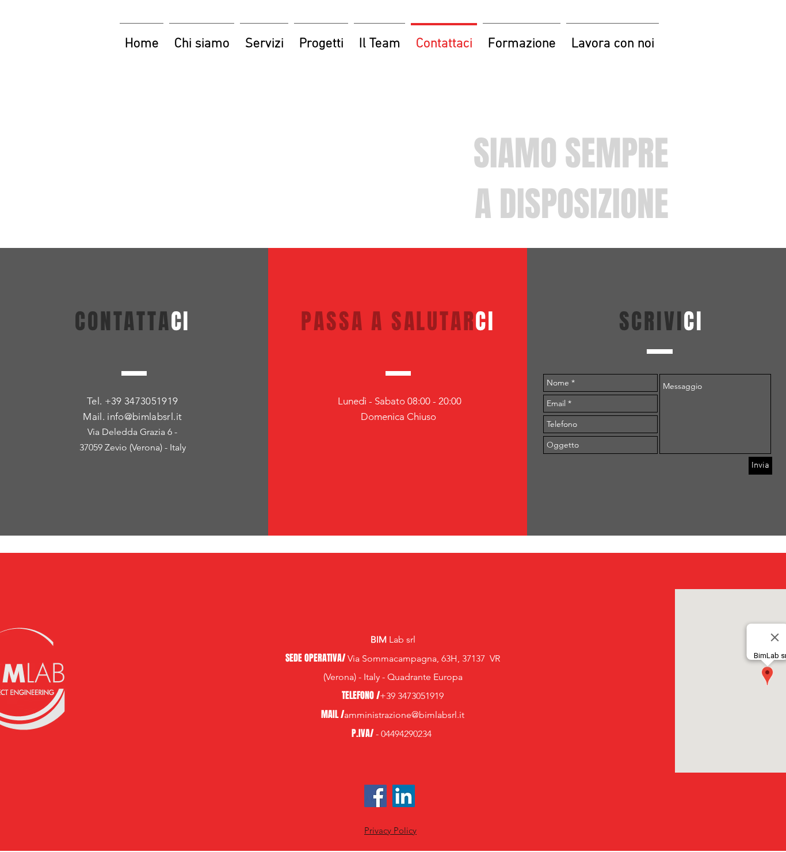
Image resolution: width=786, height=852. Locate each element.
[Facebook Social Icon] (375, 796)
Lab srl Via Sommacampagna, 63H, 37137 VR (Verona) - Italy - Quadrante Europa (392, 658)
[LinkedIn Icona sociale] (403, 796)
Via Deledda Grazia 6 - (132, 431)
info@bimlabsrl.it (144, 416)
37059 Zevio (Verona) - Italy (132, 447)
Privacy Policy (390, 830)
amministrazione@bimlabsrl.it (404, 714)
